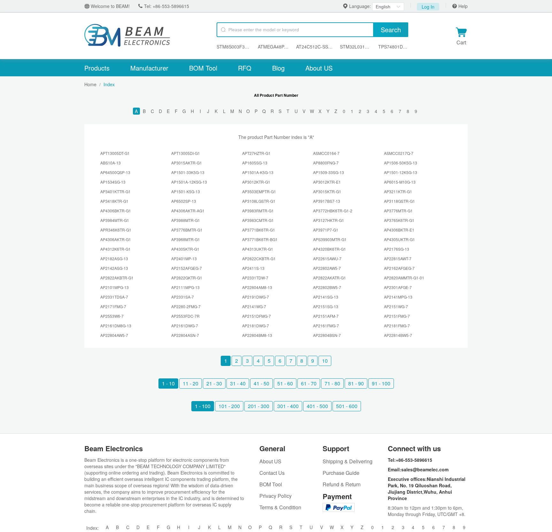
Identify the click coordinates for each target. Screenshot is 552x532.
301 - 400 (288, 406)
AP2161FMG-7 (326, 325)
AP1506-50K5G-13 (400, 162)
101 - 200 (229, 406)
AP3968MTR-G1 (185, 239)
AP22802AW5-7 (327, 268)
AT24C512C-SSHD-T (314, 46)
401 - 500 (317, 406)
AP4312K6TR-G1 (115, 249)
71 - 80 (332, 383)
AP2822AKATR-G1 (329, 277)
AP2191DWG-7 (255, 297)
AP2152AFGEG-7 (186, 268)
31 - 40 (238, 383)
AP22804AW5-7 (114, 335)
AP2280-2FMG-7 (186, 306)
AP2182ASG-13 (114, 258)
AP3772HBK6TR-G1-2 (332, 210)
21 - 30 (214, 383)
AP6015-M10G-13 (400, 182)
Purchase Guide (341, 472)
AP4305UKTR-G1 (399, 239)
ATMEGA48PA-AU (274, 46)
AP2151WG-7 (396, 306)
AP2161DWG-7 (184, 325)
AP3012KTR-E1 (327, 182)
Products (97, 67)
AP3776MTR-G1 (398, 210)
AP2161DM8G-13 (115, 325)
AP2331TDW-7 (255, 277)
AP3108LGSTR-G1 (258, 201)
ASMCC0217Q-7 (398, 153)
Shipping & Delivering (347, 461)
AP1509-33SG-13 (328, 172)
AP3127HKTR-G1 (328, 220)
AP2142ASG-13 (114, 268)
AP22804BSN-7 (327, 335)
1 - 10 (168, 383)
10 (325, 360)
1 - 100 (203, 406)
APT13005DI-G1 (185, 153)
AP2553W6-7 (112, 316)
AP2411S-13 (253, 268)
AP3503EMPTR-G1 (259, 191)
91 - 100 (381, 383)
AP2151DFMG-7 (256, 316)
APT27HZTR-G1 (256, 153)
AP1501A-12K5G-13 (189, 182)
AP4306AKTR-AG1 (187, 210)
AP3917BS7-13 (326, 201)
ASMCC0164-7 (326, 153)
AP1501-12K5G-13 (400, 172)
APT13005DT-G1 (115, 153)
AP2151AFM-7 (326, 316)
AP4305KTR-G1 (185, 249)
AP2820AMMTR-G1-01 (404, 277)
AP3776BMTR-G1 (187, 229)
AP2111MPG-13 (185, 287)
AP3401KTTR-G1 (115, 191)
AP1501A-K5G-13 (257, 172)
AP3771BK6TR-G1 (258, 229)
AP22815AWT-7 (397, 258)
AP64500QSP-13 (115, 172)
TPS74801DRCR (393, 46)
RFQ (244, 67)
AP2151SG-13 (325, 306)
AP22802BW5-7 (327, 287)
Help (462, 6)
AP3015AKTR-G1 (186, 162)
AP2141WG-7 (254, 306)
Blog (278, 67)
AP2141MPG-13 (398, 297)
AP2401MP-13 (184, 258)
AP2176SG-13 (396, 249)
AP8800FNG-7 (326, 162)
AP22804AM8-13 (257, 287)
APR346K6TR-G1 (115, 229)
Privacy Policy (275, 495)
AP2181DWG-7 (255, 325)
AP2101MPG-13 (114, 287)
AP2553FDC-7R (185, 316)
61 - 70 (309, 383)
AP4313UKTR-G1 (257, 249)
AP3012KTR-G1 (256, 182)
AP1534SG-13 (113, 182)
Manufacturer (149, 67)
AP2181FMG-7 (397, 325)
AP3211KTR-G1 (398, 191)
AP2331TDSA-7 (114, 297)
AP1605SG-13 (254, 162)
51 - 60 (285, 383)
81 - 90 (356, 383)
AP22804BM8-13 (257, 335)
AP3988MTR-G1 (185, 220)
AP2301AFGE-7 (398, 287)
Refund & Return (342, 484)
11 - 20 (190, 383)
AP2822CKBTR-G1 (259, 258)
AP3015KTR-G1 (327, 191)
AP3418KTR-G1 (114, 201)
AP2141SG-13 (325, 297)
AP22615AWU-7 (327, 258)
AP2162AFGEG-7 (399, 268)
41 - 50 (261, 383)
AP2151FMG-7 (397, 316)
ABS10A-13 (110, 162)
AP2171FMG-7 (113, 306)
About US (319, 67)
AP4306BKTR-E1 (399, 229)
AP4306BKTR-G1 (115, 210)
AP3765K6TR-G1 (399, 220)
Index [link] (109, 84)
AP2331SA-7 (182, 297)
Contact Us (272, 472)
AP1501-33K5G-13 (187, 172)
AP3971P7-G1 (325, 229)
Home (90, 84)
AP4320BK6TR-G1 (329, 249)
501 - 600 (346, 406)
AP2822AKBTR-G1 (117, 277)
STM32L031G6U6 (356, 46)
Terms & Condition (280, 507)
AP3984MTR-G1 (114, 220)
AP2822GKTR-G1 (186, 277)
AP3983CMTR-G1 (258, 220)
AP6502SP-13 (183, 201)
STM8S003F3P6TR (234, 46)
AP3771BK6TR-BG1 (260, 239)
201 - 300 (258, 406)
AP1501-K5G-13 (185, 191)
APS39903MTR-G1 (330, 239)
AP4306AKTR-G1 (115, 239)
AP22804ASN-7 (185, 335)
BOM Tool (203, 67)
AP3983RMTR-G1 (258, 210)
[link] (90, 84)
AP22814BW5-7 (398, 335)
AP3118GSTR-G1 (399, 201)
